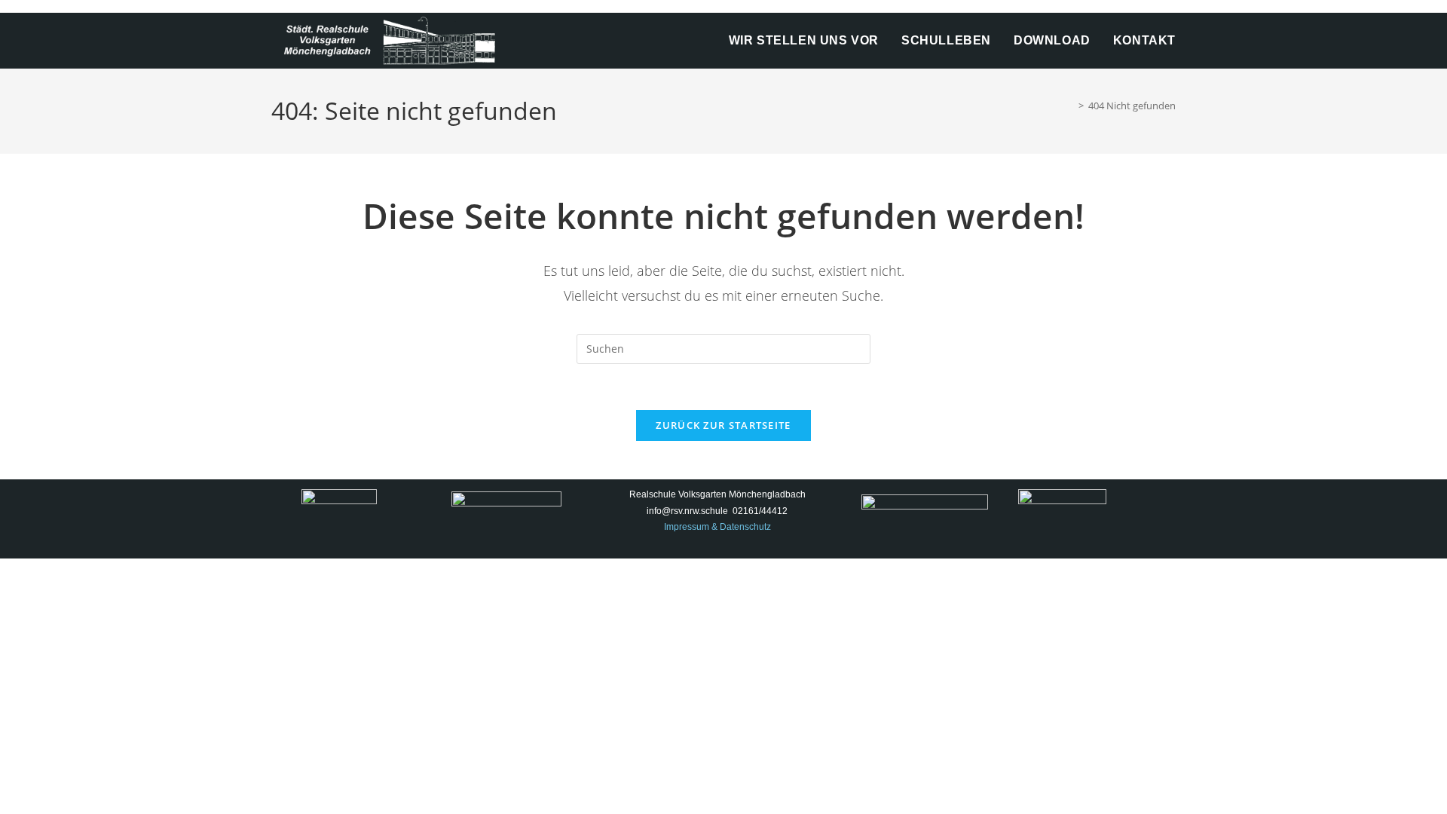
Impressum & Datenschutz (717, 527)
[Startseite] (1070, 105)
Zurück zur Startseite (723, 425)
